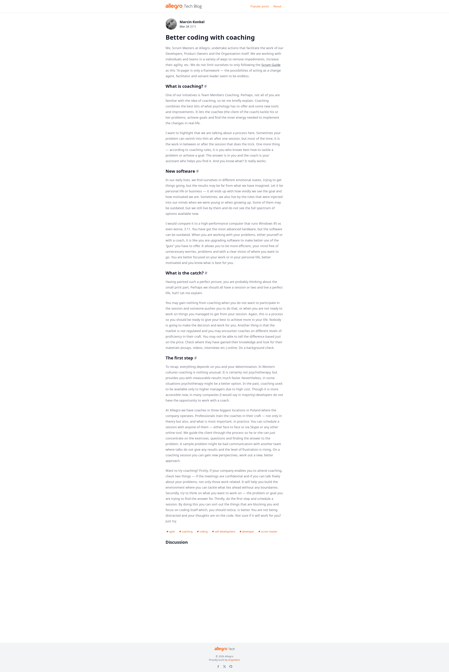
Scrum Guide (270, 65)
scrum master (269, 531)
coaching (187, 531)
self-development (225, 531)
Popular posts (259, 6)
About (277, 6)
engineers (234, 659)
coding (204, 531)
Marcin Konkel (192, 21)
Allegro (229, 656)
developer (248, 531)
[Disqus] (224, 593)
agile (172, 531)
